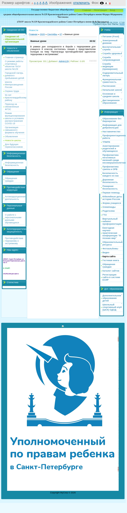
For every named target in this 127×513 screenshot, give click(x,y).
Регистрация (100, 10)
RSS (122, 24)
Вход (112, 10)
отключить (81, 3)
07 (61, 34)
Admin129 (64, 61)
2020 (42, 34)
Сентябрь (52, 34)
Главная (86, 10)
